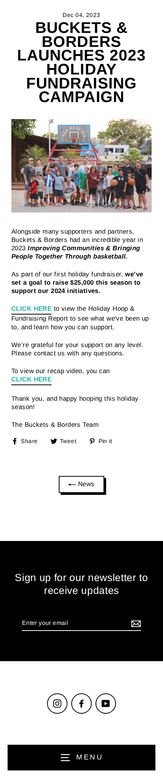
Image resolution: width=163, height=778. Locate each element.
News (85, 484)
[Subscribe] (135, 623)
